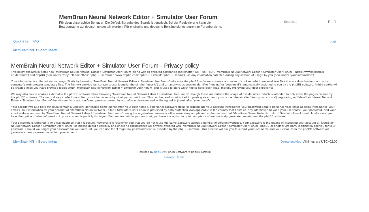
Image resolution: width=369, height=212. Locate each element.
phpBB (158, 151)
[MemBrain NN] (34, 19)
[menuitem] (34, 41)
